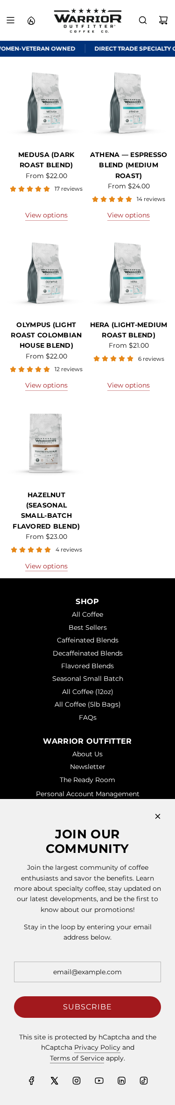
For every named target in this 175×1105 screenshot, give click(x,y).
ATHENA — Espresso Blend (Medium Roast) (129, 165)
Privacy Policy (97, 1047)
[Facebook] (31, 1080)
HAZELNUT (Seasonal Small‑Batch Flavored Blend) (46, 510)
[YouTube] (99, 1080)
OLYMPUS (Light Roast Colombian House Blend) (46, 335)
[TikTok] (143, 1080)
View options (46, 215)
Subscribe (87, 1006)
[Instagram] (76, 1080)
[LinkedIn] (121, 1080)
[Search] (143, 20)
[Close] (157, 816)
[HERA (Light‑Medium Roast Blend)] (128, 273)
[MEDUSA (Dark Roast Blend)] (46, 103)
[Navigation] (10, 20)
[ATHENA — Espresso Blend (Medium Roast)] (128, 103)
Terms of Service (77, 1058)
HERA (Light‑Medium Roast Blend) (129, 330)
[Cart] (163, 20)
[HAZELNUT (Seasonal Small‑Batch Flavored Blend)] (46, 443)
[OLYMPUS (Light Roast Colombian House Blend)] (46, 273)
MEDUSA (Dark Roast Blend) (46, 159)
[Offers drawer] (31, 20)
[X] (54, 1080)
